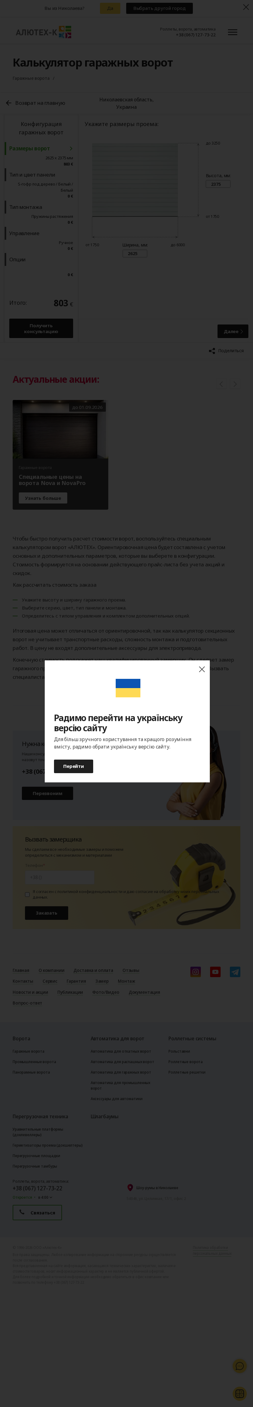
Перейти (73, 766)
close (201, 669)
